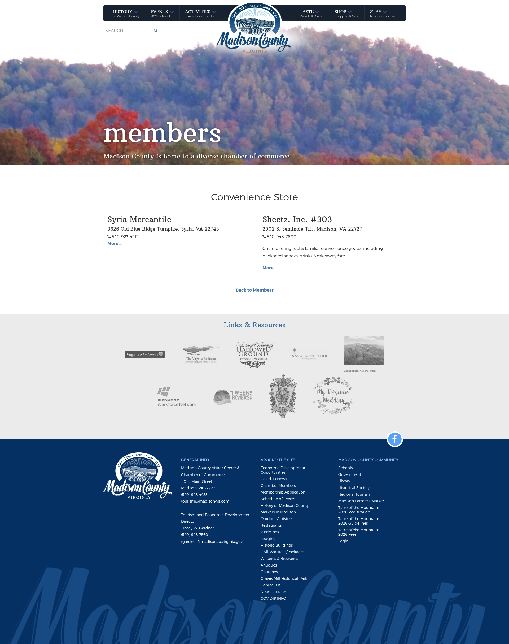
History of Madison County (285, 505)
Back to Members (255, 289)
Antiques (269, 565)
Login (343, 541)
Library (344, 481)
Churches (269, 571)
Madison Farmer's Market (361, 501)
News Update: (273, 591)
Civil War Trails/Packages (282, 552)
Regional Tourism (354, 494)
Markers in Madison (278, 512)
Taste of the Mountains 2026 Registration (358, 509)
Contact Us (270, 585)
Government (349, 474)
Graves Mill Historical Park (284, 578)
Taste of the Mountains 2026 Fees (358, 532)
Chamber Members (278, 485)
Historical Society (354, 487)
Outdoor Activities (277, 518)
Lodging (268, 538)
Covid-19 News (274, 479)
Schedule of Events (278, 498)
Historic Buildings (277, 545)
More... (114, 243)
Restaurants (271, 525)
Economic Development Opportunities (283, 469)
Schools (345, 467)
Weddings (270, 532)
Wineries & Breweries (279, 558)
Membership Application (283, 492)
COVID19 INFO (273, 598)
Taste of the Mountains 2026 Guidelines (358, 520)
